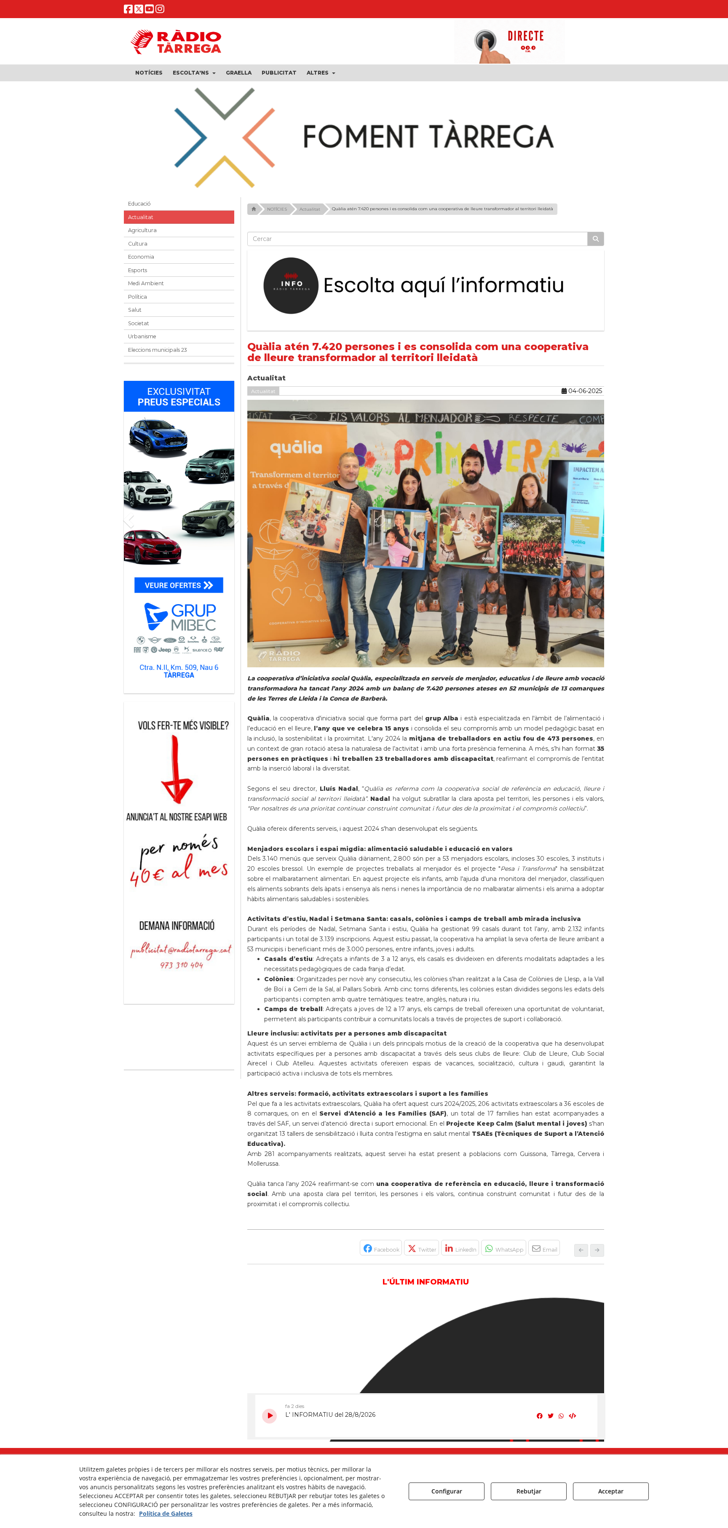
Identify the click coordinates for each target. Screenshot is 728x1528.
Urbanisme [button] (142, 342)
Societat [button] (138, 328)
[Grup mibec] (179, 538)
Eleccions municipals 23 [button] (157, 355)
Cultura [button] (137, 249)
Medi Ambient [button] (146, 289)
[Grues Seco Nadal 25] (364, 138)
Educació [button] (139, 209)
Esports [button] (137, 275)
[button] (128, 11)
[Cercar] (595, 244)
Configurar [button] (446, 1491)
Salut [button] (135, 315)
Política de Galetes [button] (166, 1513)
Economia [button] (141, 262)
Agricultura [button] (142, 236)
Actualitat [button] (140, 222)
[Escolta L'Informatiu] (426, 291)
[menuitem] (149, 72)
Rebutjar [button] (529, 1491)
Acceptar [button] (611, 1491)
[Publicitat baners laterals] (179, 854)
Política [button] (137, 302)
